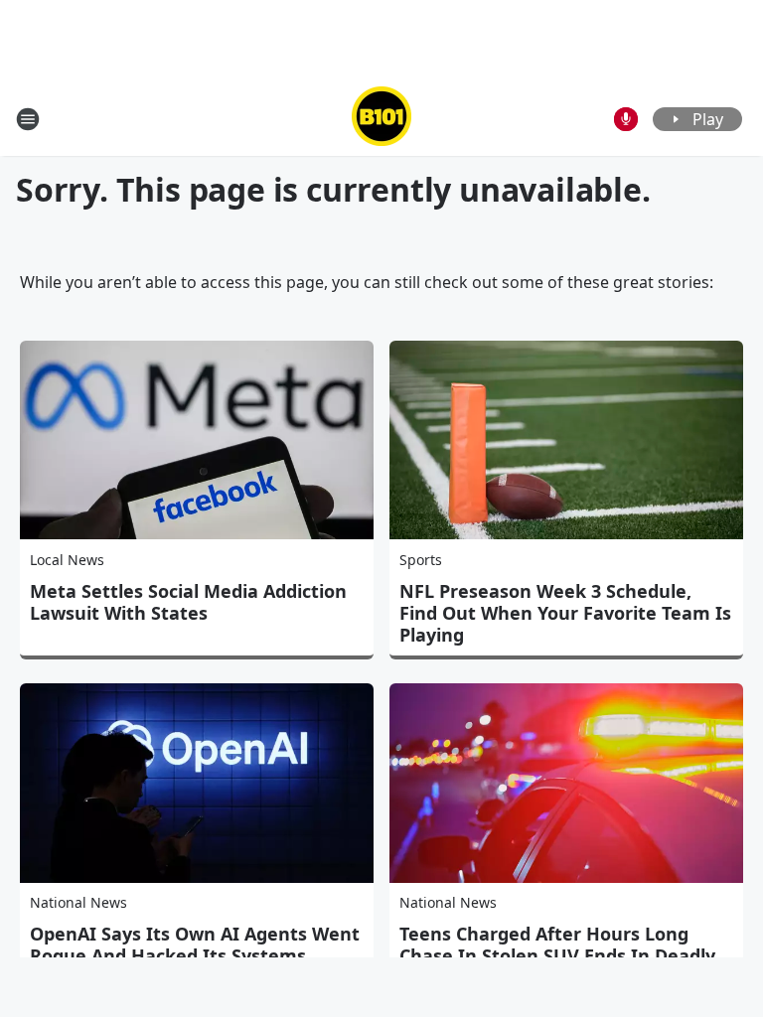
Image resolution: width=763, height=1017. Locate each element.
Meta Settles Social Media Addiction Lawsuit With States (188, 602)
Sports (420, 559)
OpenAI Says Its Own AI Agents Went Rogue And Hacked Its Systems (195, 944)
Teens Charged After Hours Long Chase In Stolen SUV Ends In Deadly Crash (557, 955)
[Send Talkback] (626, 119)
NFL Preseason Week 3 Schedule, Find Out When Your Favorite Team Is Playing (565, 613)
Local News (67, 559)
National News (78, 902)
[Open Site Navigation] (28, 119)
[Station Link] (381, 118)
